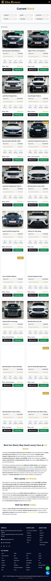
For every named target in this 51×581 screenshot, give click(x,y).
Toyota (39, 558)
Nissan (27, 565)
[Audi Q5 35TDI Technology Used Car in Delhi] (13, 310)
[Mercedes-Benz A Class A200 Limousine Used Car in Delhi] (38, 174)
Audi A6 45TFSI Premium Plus (10, 231)
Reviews (41, 535)
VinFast (27, 569)
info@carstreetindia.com (8, 539)
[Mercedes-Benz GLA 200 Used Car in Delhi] (38, 310)
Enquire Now (8, 69)
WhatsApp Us (18, 69)
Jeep (15, 562)
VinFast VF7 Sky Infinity (34, 231)
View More (20, 66)
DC (39, 560)
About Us (42, 533)
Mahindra (28, 567)
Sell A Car (29, 537)
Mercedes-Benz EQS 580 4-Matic (11, 141)
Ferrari (3, 562)
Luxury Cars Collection (32, 530)
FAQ (28, 542)
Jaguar (39, 555)
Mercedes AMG (41, 565)
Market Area (42, 544)
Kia (2, 558)
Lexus (39, 553)
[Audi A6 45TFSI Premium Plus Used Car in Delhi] (13, 219)
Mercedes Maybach (18, 567)
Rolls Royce (16, 560)
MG (2, 569)
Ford (27, 555)
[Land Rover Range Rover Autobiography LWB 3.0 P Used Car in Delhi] (13, 84)
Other (3, 567)
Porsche (16, 558)
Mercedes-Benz (5, 555)
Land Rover (28, 553)
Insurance (29, 535)
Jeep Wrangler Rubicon (34, 96)
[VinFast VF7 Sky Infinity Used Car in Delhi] (38, 219)
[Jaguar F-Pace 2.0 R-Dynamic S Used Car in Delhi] (38, 39)
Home (41, 530)
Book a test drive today (32, 512)
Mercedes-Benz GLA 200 (35, 321)
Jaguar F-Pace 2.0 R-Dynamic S (37, 50)
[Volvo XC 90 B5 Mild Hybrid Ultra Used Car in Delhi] (38, 355)
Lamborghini (28, 562)
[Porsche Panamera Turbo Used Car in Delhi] (38, 264)
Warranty (29, 540)
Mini (15, 555)
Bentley (3, 560)
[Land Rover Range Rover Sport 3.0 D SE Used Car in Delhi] (38, 129)
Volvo (27, 558)
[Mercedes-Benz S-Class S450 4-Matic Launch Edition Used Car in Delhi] (13, 400)
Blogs (41, 540)
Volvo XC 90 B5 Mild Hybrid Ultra (37, 366)
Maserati (3, 565)
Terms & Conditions (44, 542)
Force (15, 569)
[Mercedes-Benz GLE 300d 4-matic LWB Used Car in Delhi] (38, 400)
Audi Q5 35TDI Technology (10, 321)
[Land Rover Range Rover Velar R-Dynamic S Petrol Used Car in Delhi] (13, 174)
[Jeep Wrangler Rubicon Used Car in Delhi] (38, 84)
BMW (15, 553)
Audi (3, 553)
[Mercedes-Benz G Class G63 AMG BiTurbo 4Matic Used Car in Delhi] (13, 355)
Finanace (29, 533)
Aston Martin (29, 560)
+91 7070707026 (6, 542)
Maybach (16, 565)
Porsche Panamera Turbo (35, 276)
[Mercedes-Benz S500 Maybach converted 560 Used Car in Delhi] (13, 39)
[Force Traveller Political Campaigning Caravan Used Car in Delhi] (13, 264)
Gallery (41, 537)
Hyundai (40, 567)
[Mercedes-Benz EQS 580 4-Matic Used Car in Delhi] (13, 129)
